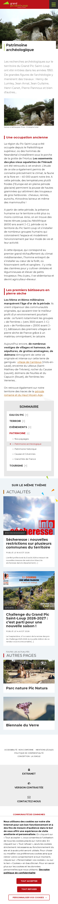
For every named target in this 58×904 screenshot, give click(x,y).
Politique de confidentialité (29, 753)
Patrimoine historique (26, 449)
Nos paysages (22, 439)
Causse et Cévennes (25, 454)
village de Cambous (29, 362)
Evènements (18, 427)
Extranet (29, 773)
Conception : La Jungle (29, 756)
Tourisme (16, 465)
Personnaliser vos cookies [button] (28, 897)
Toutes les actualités (17, 652)
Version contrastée (29, 787)
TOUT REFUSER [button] (29, 889)
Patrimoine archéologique (28, 444)
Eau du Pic (16, 414)
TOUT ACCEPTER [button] (29, 881)
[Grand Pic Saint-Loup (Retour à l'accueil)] (30, 4)
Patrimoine (17, 433)
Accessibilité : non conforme (18, 750)
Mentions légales (45, 750)
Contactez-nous (29, 801)
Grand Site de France (25, 459)
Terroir (15, 421)
